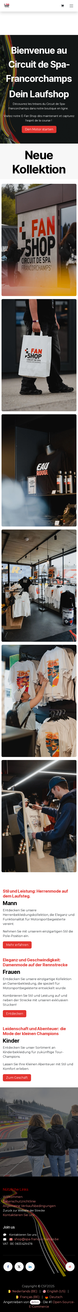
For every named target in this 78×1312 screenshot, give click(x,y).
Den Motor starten (39, 129)
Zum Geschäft (17, 1077)
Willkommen (13, 1197)
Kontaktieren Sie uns (18, 1215)
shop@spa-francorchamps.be (36, 1239)
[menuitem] (22, 1291)
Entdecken (14, 1013)
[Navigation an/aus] (71, 6)
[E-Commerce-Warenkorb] (62, 5)
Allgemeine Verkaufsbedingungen (29, 1206)
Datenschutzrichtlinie (19, 1201)
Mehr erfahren (17, 945)
